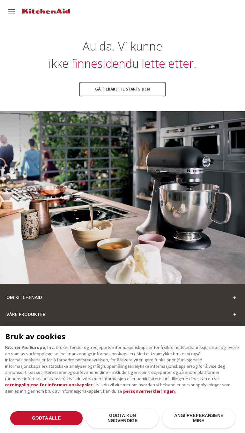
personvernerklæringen (149, 391)
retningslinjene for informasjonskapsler (49, 385)
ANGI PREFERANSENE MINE (198, 418)
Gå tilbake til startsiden (122, 89)
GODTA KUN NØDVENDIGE (122, 418)
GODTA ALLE (46, 418)
